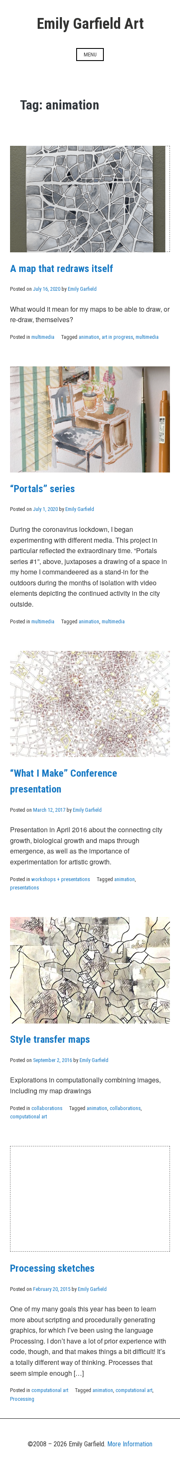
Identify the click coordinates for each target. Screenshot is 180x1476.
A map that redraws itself (61, 268)
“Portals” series (42, 489)
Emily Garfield (82, 289)
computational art (28, 1116)
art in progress (117, 337)
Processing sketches (52, 1268)
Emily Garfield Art (90, 24)
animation (89, 337)
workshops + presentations (60, 879)
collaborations (46, 1108)
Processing (22, 1399)
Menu (90, 54)
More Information (129, 1444)
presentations (24, 887)
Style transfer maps (50, 1039)
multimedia (42, 337)
